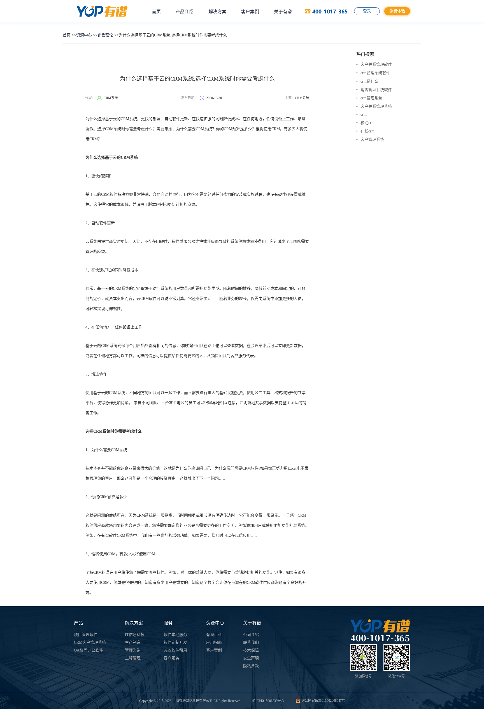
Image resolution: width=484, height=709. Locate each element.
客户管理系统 (370, 139)
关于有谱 (283, 11)
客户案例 (250, 11)
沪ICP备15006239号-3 (268, 701)
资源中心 (84, 35)
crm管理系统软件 (373, 73)
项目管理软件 (85, 635)
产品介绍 (185, 11)
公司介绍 (251, 635)
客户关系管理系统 (374, 106)
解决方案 (217, 11)
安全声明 (251, 658)
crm (361, 114)
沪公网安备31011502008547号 (323, 701)
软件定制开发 (175, 642)
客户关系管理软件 (374, 64)
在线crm (365, 131)
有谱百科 (214, 635)
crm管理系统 (369, 98)
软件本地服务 (175, 635)
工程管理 (133, 658)
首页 (156, 11)
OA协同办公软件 (88, 650)
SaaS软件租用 (175, 650)
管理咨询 (133, 650)
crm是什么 (367, 81)
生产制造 (133, 642)
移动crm (365, 123)
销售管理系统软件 (374, 90)
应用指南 (214, 642)
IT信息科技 (135, 635)
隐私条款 (251, 666)
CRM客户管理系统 (90, 642)
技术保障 (251, 650)
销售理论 (105, 35)
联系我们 (251, 642)
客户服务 (171, 658)
